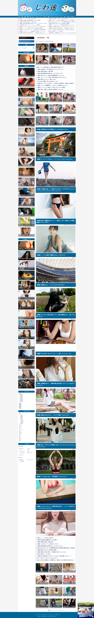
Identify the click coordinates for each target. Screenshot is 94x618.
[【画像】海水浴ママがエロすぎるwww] (26, 324)
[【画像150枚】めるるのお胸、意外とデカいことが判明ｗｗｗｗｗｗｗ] (26, 344)
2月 (20, 400)
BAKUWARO (21, 459)
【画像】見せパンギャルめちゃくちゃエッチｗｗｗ (26, 308)
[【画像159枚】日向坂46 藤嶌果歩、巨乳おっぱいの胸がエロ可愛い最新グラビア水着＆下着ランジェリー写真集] (26, 374)
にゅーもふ (21, 449)
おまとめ (28, 448)
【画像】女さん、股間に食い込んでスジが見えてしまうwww (26, 62)
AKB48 (21, 415)
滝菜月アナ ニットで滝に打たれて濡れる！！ (28, 18)
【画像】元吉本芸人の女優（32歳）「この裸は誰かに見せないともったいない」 (35, 32)
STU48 (21, 420)
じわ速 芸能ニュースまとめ (45, 616)
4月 (20, 398)
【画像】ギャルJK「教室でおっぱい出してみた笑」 (26, 298)
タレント (33, 16)
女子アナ (45, 16)
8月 (20, 394)
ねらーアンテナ (21, 454)
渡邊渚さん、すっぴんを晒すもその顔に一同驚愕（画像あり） (31, 28)
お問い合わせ (58, 614)
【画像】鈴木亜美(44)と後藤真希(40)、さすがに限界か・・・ (31, 20)
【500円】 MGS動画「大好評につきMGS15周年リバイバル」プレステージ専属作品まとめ (66, 18)
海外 (19, 433)
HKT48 (21, 419)
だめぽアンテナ (21, 448)
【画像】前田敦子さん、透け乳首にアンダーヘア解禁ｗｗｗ (26, 318)
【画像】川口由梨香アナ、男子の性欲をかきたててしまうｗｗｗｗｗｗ (50, 69)
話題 (22, 16)
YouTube (68, 16)
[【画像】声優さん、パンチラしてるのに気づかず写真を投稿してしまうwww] (26, 265)
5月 (20, 397)
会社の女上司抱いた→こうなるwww (56, 31)
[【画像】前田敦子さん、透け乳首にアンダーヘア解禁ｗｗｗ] (26, 314)
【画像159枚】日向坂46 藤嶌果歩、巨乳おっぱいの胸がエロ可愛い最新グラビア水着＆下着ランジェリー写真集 (26, 377)
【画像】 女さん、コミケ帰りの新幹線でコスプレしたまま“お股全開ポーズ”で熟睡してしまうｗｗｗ (68, 20)
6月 (20, 396)
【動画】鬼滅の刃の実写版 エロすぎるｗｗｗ (26, 258)
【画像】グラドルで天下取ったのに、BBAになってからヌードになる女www (26, 279)
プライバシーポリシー (37, 614)
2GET (28, 449)
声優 (48, 16)
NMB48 (21, 416)
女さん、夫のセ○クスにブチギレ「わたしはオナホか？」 (47, 557)
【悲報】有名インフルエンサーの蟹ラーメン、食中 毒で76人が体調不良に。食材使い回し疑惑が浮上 (55, 83)
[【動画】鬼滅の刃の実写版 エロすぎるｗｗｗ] (26, 255)
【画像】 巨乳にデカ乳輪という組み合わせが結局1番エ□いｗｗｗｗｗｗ (50, 89)
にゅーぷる (21, 455)
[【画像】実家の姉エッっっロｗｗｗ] (26, 285)
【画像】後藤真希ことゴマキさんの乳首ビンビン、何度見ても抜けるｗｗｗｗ (26, 338)
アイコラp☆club (21, 452)
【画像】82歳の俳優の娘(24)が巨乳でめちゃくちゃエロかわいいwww (32, 23)
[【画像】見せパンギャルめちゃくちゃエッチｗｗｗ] (26, 304)
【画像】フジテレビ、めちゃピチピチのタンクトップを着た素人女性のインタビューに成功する (38, 26)
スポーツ (61, 16)
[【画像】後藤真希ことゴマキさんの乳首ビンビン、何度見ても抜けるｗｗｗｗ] (26, 334)
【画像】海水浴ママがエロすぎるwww (25, 327)
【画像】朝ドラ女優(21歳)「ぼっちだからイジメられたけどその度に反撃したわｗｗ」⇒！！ (67, 32)
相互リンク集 (44, 614)
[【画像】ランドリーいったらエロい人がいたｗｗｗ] (26, 383)
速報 (25, 16)
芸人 (65, 16)
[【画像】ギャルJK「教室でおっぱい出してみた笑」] (26, 295)
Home (19, 16)
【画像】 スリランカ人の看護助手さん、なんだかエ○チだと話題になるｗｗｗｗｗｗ (52, 85)
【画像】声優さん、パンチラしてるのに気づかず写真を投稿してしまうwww (26, 269)
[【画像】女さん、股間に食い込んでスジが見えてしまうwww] (26, 59)
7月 (20, 395)
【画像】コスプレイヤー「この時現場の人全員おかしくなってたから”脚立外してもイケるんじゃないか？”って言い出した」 (43, 31)
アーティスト (56, 16)
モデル (37, 16)
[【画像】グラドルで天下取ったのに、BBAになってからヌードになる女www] (26, 275)
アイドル (40, 16)
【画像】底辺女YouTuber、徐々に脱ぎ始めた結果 (58, 23)
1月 (20, 401)
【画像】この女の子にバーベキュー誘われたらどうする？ (47, 543)
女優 (30, 16)
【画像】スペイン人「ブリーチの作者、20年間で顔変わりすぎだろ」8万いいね (51, 77)
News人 (28, 451)
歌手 (19, 428)
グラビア (51, 16)
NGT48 (21, 418)
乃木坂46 (21, 421)
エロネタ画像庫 (21, 461)
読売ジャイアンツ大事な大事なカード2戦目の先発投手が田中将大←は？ (50, 67)
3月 (20, 399)
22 (59, 610)
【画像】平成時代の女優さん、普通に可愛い (28, 21)
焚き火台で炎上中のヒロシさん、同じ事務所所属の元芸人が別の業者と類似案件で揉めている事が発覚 (69, 21)
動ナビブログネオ (30, 459)
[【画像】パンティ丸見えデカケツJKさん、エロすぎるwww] (26, 354)
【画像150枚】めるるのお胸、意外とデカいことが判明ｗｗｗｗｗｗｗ (26, 348)
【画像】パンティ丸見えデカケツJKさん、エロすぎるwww (26, 358)
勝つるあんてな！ (30, 452)
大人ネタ (72, 16)
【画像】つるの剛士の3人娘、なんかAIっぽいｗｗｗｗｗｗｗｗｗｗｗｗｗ (63, 26)
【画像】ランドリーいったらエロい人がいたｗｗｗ (26, 387)
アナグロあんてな (22, 451)
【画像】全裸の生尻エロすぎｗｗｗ (25, 366)
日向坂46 (21, 422)
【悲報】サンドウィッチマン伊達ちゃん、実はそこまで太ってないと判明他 (51, 87)
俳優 (27, 16)
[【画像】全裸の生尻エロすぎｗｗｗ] (26, 364)
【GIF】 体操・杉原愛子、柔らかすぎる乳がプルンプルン (47, 81)
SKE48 (21, 417)
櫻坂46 (21, 423)
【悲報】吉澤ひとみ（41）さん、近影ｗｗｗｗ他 (46, 79)
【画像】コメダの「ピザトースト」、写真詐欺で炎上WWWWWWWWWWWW (34, 29)
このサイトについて (51, 614)
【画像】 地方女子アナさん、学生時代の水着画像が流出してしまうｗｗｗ (50, 75)
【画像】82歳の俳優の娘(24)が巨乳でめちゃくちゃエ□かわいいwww (49, 545)
